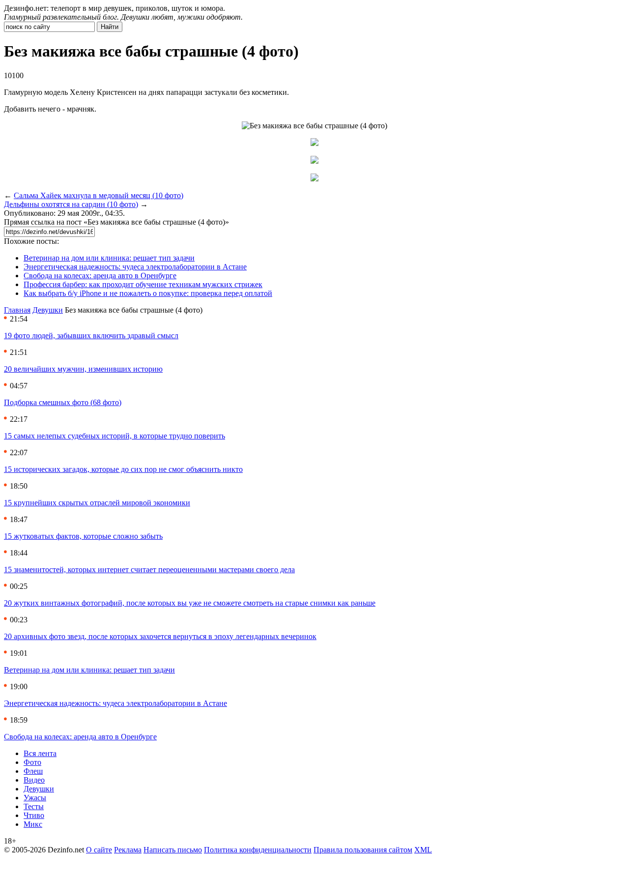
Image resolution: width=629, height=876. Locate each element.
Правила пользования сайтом (363, 850)
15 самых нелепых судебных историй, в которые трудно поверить (114, 436)
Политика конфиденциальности (258, 850)
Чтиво (34, 815)
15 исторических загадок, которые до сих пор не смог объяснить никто (123, 469)
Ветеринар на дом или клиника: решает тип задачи (109, 258)
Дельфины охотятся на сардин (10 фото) (71, 204)
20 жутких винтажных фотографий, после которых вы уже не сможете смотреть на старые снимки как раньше (189, 603)
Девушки (47, 310)
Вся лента (40, 753)
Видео (34, 780)
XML (423, 850)
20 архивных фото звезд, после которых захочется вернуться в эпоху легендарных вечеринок (160, 636)
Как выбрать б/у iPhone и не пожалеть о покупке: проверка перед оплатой (148, 293)
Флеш (33, 771)
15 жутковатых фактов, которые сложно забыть (83, 536)
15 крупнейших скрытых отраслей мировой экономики (97, 502)
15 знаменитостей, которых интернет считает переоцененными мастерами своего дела (149, 569)
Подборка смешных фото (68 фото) (62, 402)
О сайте (99, 850)
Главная (17, 310)
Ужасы (35, 797)
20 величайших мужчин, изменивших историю (83, 369)
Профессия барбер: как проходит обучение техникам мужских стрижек (143, 284)
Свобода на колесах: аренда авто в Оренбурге (100, 275)
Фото (32, 762)
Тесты (34, 806)
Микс (33, 824)
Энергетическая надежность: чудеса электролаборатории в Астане (135, 267)
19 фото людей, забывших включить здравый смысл (91, 335)
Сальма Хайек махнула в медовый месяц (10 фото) (98, 195)
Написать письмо (172, 850)
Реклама (128, 850)
